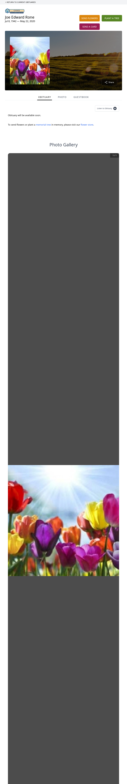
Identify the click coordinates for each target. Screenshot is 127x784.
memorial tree (43, 124)
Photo (62, 97)
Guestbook (81, 97)
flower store (87, 124)
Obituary (44, 97)
